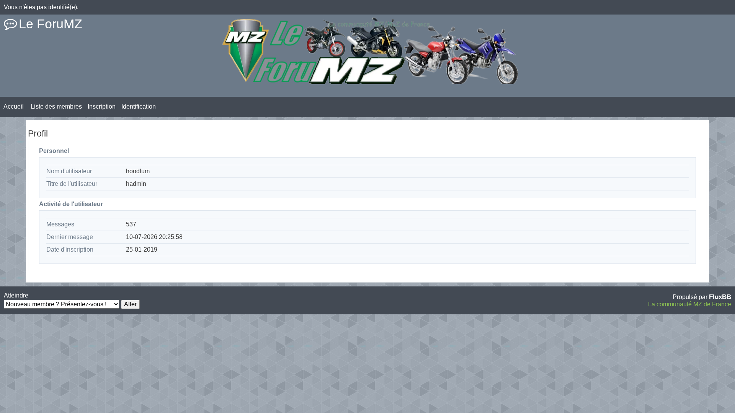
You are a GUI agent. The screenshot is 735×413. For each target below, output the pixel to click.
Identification (138, 106)
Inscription (102, 106)
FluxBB (720, 297)
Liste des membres (56, 106)
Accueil (13, 106)
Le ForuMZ (50, 23)
